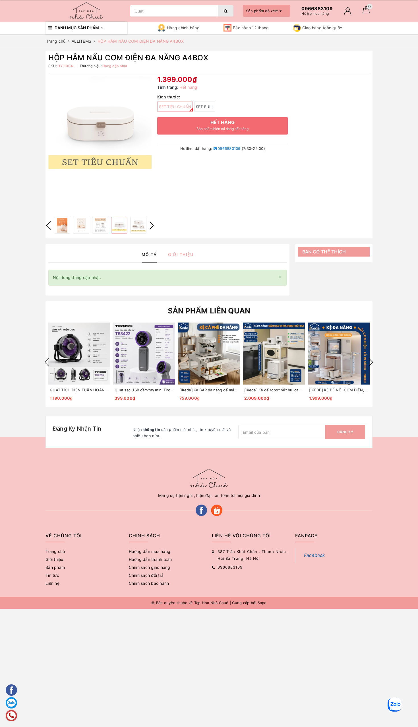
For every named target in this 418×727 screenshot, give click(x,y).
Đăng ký (345, 432)
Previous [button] (48, 225)
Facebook (314, 555)
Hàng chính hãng (183, 27)
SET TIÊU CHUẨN (175, 106)
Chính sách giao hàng (149, 567)
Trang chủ (55, 551)
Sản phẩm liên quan (209, 310)
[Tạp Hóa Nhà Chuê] (86, 10)
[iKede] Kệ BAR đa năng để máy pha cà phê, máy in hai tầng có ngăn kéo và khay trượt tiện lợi (209, 390)
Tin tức (52, 575)
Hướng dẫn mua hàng (150, 551)
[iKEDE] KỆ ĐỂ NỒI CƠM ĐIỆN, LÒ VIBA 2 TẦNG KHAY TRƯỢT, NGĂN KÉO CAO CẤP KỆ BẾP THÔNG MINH (338, 390)
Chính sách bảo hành (149, 583)
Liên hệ (52, 583)
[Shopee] (216, 509)
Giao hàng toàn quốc (322, 27)
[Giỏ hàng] (366, 11)
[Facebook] (201, 509)
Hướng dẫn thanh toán (150, 559)
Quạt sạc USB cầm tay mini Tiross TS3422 (144, 390)
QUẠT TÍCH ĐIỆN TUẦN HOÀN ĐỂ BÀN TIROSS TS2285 (79, 390)
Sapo (262, 602)
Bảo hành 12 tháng (251, 27)
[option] (100, 127)
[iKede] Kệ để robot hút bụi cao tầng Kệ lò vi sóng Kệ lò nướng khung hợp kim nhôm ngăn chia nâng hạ (273, 390)
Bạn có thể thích (324, 252)
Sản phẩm (55, 567)
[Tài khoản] (347, 11)
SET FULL (205, 106)
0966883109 (229, 148)
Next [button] (151, 225)
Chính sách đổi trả (146, 575)
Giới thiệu (54, 559)
